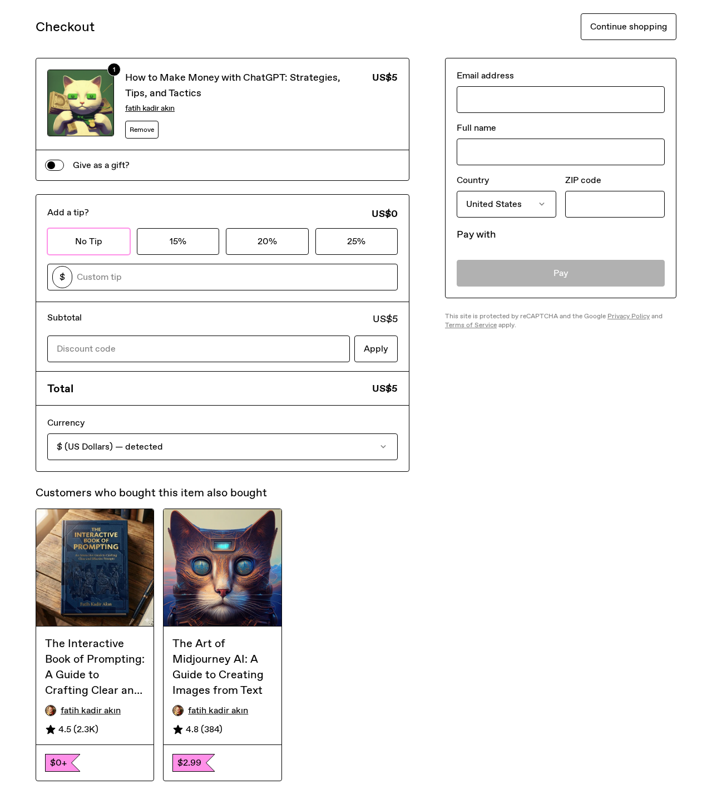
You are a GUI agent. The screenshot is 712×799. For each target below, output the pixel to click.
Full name (476, 127)
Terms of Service (471, 325)
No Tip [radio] (88, 241)
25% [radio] (356, 241)
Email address (485, 75)
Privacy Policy (628, 316)
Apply (376, 348)
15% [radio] (178, 241)
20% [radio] (267, 241)
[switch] (54, 165)
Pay (560, 273)
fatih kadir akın (150, 108)
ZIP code (583, 180)
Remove (142, 130)
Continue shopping (628, 26)
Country (473, 180)
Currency (66, 422)
